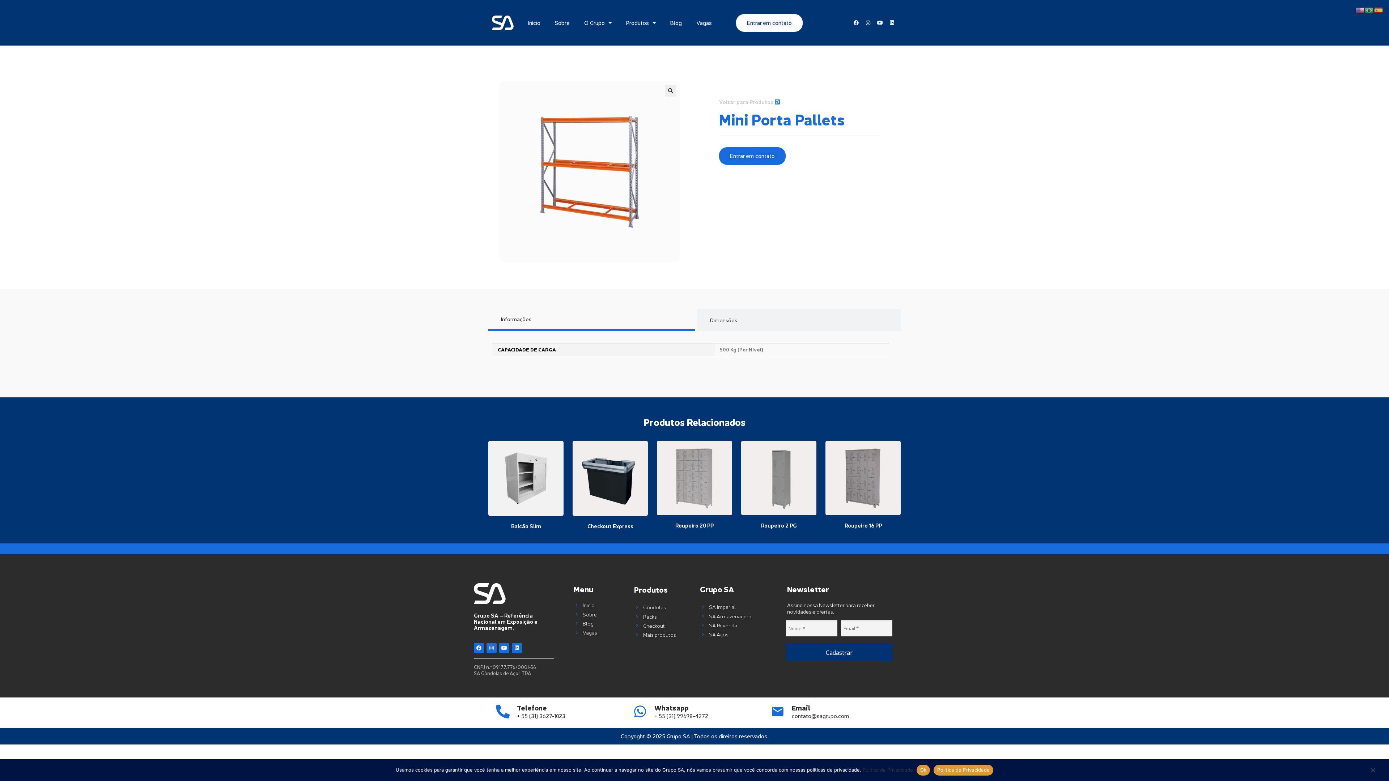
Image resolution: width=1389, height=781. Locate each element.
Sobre (562, 23)
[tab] (591, 320)
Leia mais (526, 510)
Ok (923, 770)
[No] (1373, 771)
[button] (670, 91)
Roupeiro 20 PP (694, 525)
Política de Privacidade (888, 770)
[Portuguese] (1369, 10)
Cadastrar (839, 653)
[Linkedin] (517, 648)
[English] (1360, 10)
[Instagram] (492, 648)
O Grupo (594, 23)
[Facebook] (479, 648)
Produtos (637, 23)
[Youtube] (504, 648)
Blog (676, 23)
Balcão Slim (526, 526)
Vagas (704, 23)
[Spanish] (1379, 10)
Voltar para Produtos (746, 102)
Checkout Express (610, 526)
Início (534, 23)
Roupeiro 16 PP (863, 525)
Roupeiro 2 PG (779, 525)
